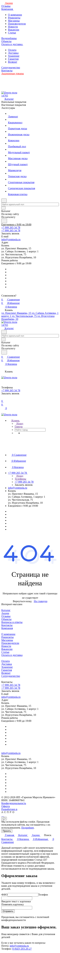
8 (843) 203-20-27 (22, 948)
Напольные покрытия (13, 101)
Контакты (6, 625)
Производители (17, 23)
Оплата (12, 50)
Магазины (14, 20)
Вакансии (13, 29)
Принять (7, 831)
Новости (13, 26)
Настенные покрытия (13, 104)
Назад (19, 423)
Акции (5, 613)
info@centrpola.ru (10, 239)
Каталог (5, 610)
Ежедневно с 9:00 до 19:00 (16, 224)
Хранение (13, 55)
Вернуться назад (22, 601)
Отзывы (5, 616)
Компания (7, 628)
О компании (15, 14)
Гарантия (13, 58)
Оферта (5, 806)
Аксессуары (8, 107)
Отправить (8, 911)
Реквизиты (14, 17)
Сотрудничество (10, 676)
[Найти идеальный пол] (4, 221)
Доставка (13, 52)
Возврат (12, 61)
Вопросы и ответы (11, 622)
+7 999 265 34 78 (10, 227)
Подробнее (27, 827)
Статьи (12, 32)
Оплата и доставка (11, 655)
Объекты (6, 619)
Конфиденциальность (13, 803)
